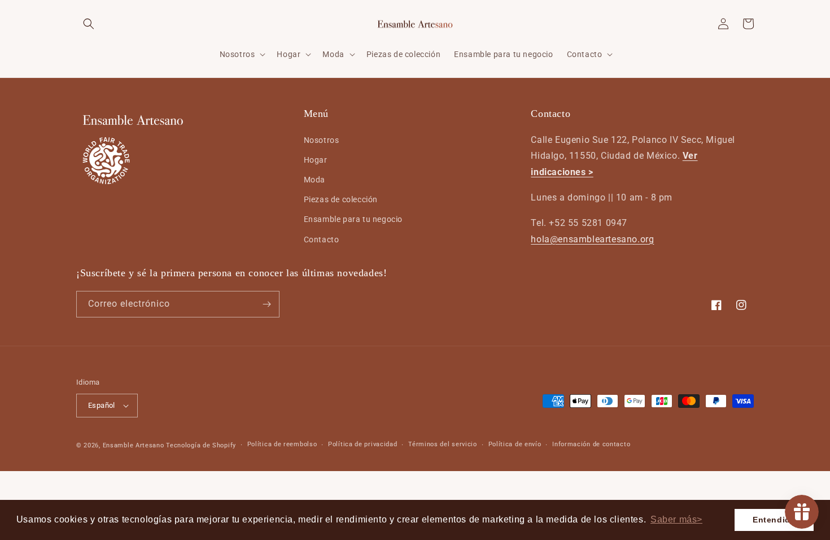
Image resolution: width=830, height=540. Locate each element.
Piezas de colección (341, 199)
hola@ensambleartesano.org (592, 239)
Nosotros (321, 140)
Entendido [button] (774, 519)
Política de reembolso (282, 444)
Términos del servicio (442, 444)
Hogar (315, 159)
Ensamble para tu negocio (353, 219)
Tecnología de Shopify (201, 445)
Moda (314, 179)
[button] (88, 23)
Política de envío (514, 444)
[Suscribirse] (266, 304)
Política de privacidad (362, 444)
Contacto (321, 239)
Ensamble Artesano (133, 445)
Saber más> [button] (676, 519)
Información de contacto (591, 444)
